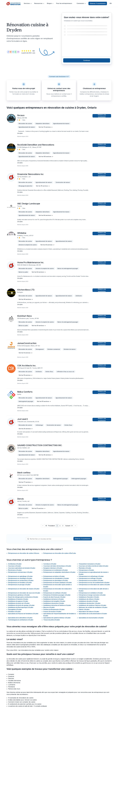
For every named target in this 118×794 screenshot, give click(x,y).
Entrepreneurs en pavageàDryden (19, 584)
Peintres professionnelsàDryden (53, 609)
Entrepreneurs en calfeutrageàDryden (91, 576)
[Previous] (42, 525)
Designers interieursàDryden (52, 568)
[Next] (75, 525)
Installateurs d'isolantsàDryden (18, 599)
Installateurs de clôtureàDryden (89, 599)
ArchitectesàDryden (15, 564)
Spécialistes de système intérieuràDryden (57, 618)
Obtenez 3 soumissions (98, 3)
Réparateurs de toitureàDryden (89, 611)
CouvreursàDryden (14, 566)
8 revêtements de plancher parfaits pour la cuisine (24, 704)
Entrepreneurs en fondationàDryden (20, 582)
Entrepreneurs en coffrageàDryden (90, 578)
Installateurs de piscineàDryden (53, 603)
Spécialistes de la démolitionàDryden (20, 618)
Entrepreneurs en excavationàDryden (91, 580)
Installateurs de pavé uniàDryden (19, 603)
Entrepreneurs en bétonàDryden (54, 576)
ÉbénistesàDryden (85, 568)
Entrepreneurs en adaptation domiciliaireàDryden (59, 572)
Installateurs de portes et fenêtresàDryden (57, 605)
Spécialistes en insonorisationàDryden (91, 618)
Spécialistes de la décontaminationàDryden (93, 613)
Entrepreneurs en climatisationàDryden (56, 578)
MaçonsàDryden (49, 607)
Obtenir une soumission (102, 116)
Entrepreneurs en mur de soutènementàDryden (94, 582)
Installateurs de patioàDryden (88, 601)
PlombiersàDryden (14, 611)
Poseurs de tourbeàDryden (52, 611)
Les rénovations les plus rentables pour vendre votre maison (38, 650)
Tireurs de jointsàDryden (51, 620)
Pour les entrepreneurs (64, 3)
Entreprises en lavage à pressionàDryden (92, 595)
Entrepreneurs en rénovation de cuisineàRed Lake (59, 553)
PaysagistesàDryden (15, 609)
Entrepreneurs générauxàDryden (19, 595)
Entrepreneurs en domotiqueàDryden (55, 580)
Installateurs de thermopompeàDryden (20, 607)
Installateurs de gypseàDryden (18, 601)
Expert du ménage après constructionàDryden (23, 597)
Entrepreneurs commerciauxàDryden (20, 572)
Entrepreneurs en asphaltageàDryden (20, 576)
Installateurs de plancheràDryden (89, 603)
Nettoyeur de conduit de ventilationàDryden (93, 607)
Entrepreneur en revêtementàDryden (55, 570)
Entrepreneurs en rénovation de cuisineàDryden (94, 584)
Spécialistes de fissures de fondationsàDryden (23, 613)
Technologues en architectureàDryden (20, 620)
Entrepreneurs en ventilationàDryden (91, 593)
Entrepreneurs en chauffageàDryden (20, 578)
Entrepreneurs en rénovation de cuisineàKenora (23, 553)
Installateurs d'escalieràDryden (89, 597)
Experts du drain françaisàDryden (54, 597)
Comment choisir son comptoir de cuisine (21, 702)
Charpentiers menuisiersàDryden (89, 564)
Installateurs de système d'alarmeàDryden (92, 605)
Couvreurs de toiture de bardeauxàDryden (57, 566)
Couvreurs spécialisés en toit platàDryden (21, 568)
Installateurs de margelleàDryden (54, 601)
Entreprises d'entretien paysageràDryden (56, 595)
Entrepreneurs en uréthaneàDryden (55, 593)
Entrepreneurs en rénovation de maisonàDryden (23, 589)
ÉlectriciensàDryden (15, 570)
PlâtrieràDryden (84, 609)
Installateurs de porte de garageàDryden (21, 605)
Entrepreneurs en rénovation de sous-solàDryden (24, 593)
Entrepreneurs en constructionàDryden (20, 580)
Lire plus (20, 133)
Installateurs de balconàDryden (53, 599)
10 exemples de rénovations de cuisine (20, 698)
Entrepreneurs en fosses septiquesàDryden (57, 582)
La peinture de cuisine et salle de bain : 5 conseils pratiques (27, 706)
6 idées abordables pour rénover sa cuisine (22, 700)
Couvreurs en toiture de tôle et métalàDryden (93, 566)
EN (111, 3)
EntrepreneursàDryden (86, 570)
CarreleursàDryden (49, 564)
